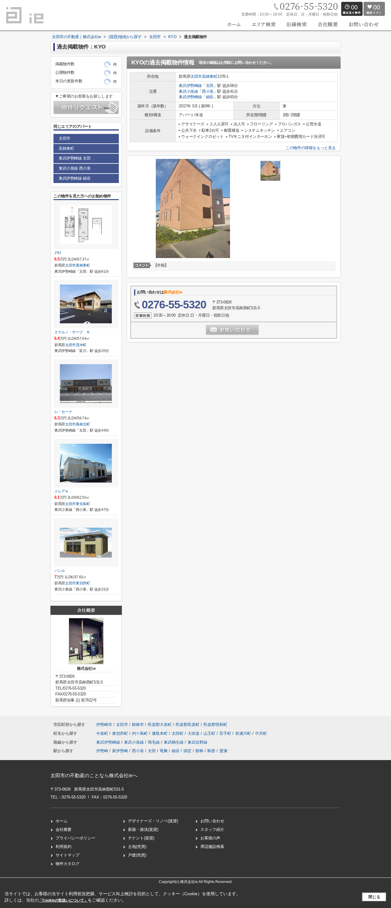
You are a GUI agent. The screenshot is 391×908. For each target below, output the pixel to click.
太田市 (196, 76)
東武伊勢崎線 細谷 (74, 178)
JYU (57, 253)
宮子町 (225, 733)
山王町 (210, 733)
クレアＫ (61, 491)
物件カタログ (67, 863)
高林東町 (209, 76)
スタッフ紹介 (212, 829)
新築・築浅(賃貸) (143, 829)
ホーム (62, 821)
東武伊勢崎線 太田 (74, 158)
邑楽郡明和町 (215, 724)
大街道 (194, 733)
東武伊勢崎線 (190, 85)
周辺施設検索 (212, 846)
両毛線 (154, 742)
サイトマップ (67, 855)
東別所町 (83, 583)
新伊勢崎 (120, 750)
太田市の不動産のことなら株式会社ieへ (93, 775)
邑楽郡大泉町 (160, 724)
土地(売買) (137, 846)
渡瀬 (223, 750)
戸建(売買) (137, 855)
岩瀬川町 (243, 733)
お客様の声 (210, 838)
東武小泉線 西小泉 (74, 168)
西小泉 (208, 91)
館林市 (138, 724)
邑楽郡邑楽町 (187, 724)
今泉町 (102, 733)
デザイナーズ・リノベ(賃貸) (153, 821)
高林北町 (83, 424)
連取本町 (160, 733)
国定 (188, 750)
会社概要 (63, 829)
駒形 (211, 750)
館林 (199, 750)
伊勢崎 (102, 750)
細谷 (210, 97)
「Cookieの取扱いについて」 (63, 900)
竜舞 (164, 750)
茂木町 (81, 345)
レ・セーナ (63, 412)
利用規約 (63, 846)
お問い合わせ (212, 821)
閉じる (374, 897)
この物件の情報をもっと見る (311, 147)
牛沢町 (261, 733)
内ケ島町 (140, 733)
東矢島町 (83, 504)
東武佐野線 (197, 742)
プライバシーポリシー (75, 838)
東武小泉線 (188, 91)
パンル (59, 571)
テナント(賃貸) (141, 838)
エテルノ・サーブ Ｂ (72, 332)
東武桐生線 (174, 742)
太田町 (178, 733)
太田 (210, 85)
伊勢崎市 (104, 724)
